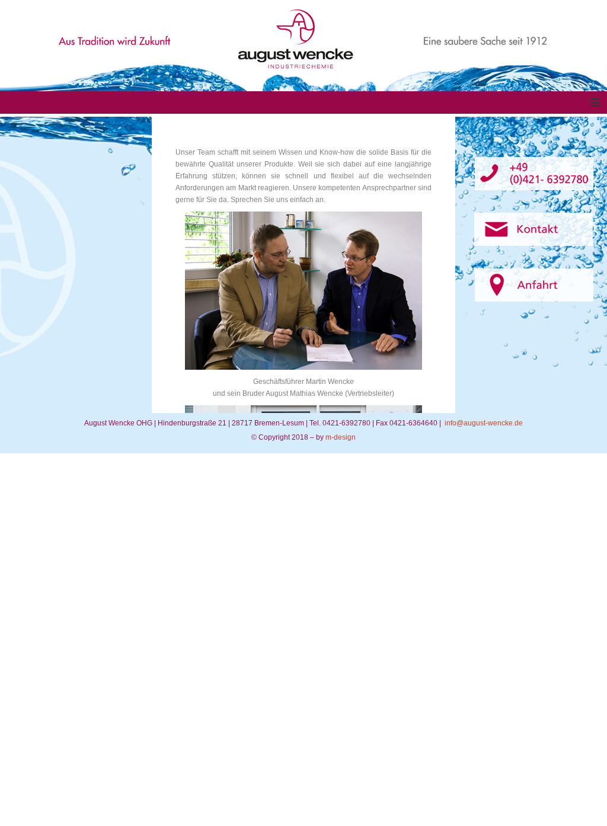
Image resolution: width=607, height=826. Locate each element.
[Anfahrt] (534, 285)
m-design (340, 437)
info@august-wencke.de (484, 423)
